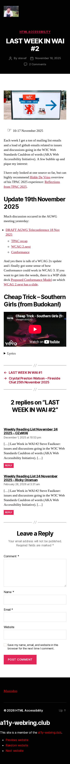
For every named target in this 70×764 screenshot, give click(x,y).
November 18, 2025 (48, 58)
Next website (15, 751)
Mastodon (10, 691)
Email (8, 609)
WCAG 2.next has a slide (21, 284)
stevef (22, 58)
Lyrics (11, 353)
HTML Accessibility (35, 31)
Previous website (17, 740)
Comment (11, 556)
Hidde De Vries (40, 177)
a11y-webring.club (49, 732)
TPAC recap (19, 241)
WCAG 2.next (21, 247)
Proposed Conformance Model (31, 280)
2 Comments (37, 64)
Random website (17, 745)
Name (9, 592)
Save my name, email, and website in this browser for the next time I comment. (32, 646)
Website (9, 627)
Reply (8, 465)
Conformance (20, 252)
